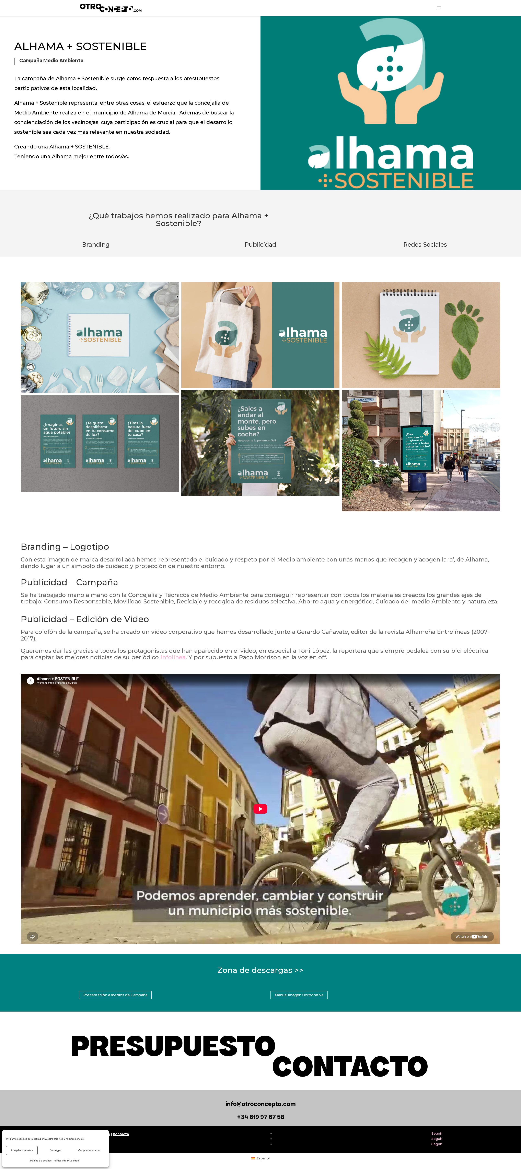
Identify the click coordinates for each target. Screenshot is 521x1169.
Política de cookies (40, 1160)
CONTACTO (350, 1066)
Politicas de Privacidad (66, 1160)
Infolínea (173, 657)
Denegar (55, 1150)
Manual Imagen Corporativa (299, 995)
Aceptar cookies (22, 1150)
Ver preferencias (89, 1150)
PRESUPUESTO (173, 1045)
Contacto (121, 1134)
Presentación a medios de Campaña (115, 995)
